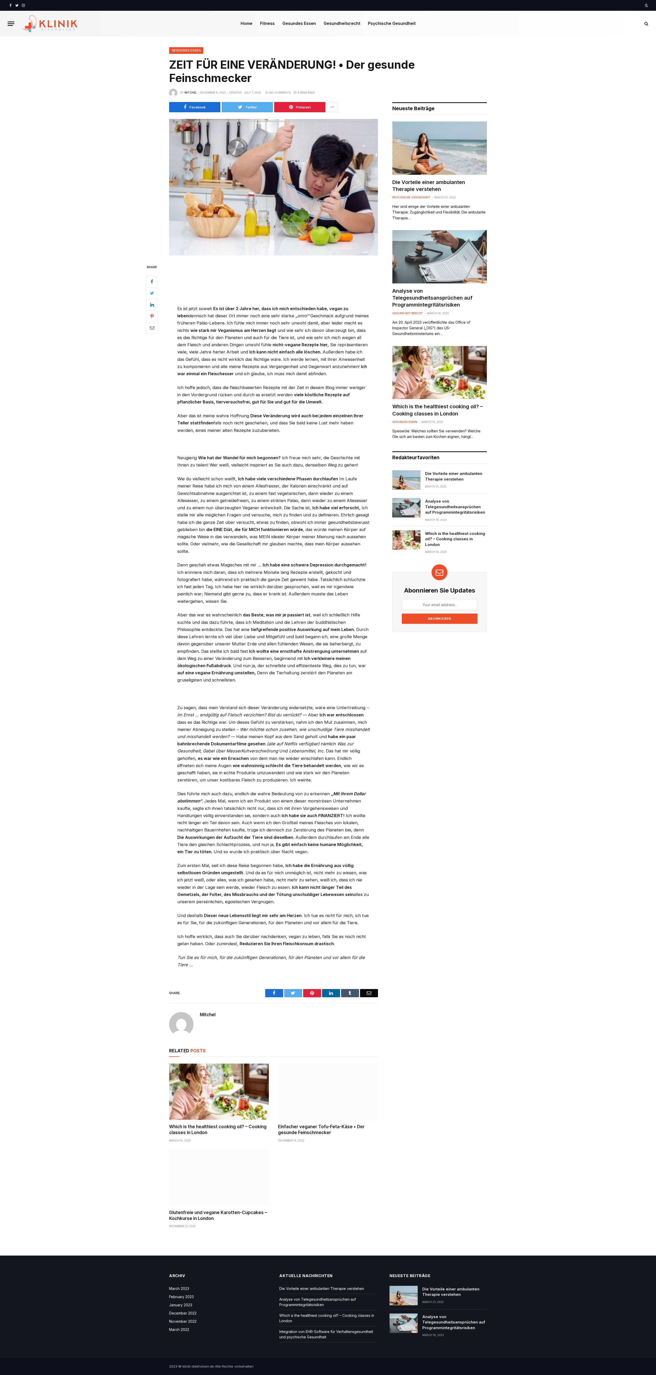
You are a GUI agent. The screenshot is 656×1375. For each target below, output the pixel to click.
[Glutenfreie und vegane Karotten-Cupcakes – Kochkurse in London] (219, 1177)
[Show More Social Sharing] (332, 107)
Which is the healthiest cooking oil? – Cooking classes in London (217, 1129)
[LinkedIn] (152, 304)
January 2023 (180, 1305)
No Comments (280, 92)
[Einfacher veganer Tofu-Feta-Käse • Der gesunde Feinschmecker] (328, 1092)
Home (246, 23)
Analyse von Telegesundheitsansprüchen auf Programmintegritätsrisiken (432, 298)
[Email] (152, 327)
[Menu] (11, 23)
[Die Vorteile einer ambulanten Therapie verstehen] (439, 148)
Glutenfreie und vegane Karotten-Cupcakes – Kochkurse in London (218, 1215)
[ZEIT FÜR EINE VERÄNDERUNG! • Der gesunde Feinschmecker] (273, 187)
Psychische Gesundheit (392, 23)
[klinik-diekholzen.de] (50, 24)
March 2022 (179, 1329)
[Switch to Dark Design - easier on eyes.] (646, 5)
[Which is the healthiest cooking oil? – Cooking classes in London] (219, 1092)
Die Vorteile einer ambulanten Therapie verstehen (428, 185)
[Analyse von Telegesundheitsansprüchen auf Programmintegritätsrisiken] (439, 256)
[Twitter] (152, 293)
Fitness (267, 23)
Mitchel (190, 92)
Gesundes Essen (299, 23)
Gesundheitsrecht (342, 23)
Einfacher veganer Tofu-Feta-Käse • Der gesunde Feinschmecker (321, 1129)
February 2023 (181, 1297)
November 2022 (183, 1321)
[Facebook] (152, 281)
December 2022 (183, 1313)
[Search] (645, 23)
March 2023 (179, 1288)
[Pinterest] (152, 316)
